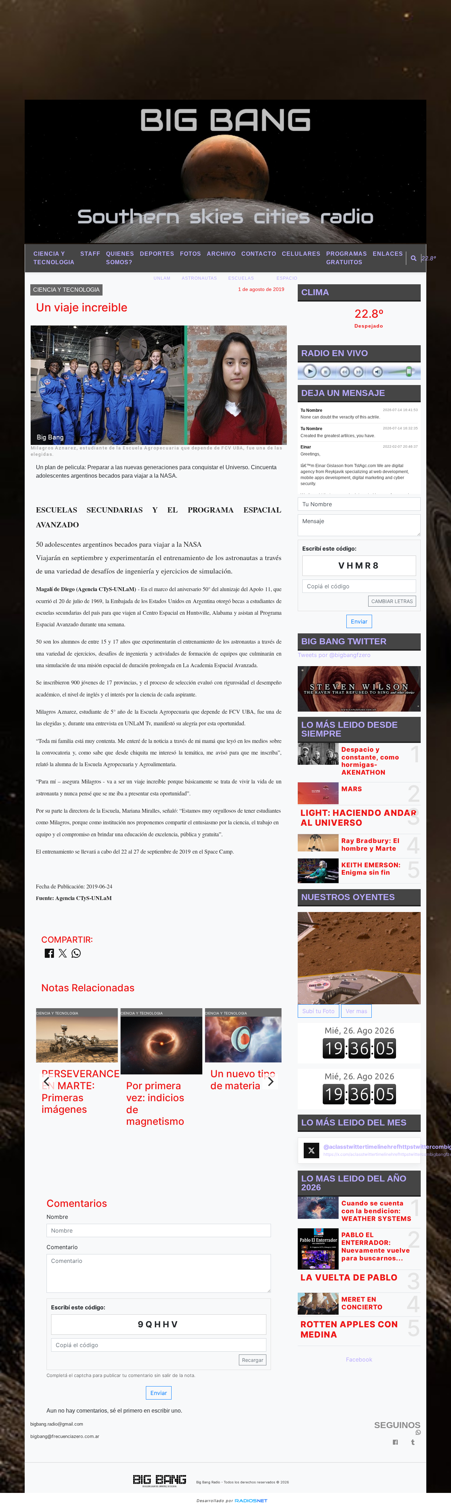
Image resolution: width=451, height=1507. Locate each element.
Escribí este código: (78, 1307)
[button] (413, 258)
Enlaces (388, 254)
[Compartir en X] (62, 955)
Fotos (190, 254)
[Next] (270, 1081)
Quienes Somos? (120, 258)
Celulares (301, 254)
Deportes (157, 254)
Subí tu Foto (318, 1011)
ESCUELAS (241, 278)
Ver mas (356, 1011)
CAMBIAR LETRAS (392, 601)
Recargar (252, 1360)
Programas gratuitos (346, 258)
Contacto (258, 254)
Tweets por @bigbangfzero (334, 654)
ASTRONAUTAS (199, 278)
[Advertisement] (211, 49)
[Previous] (47, 1081)
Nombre (57, 1216)
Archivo (221, 254)
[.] (359, 957)
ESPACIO (287, 278)
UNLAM (162, 278)
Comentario (62, 1247)
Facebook (359, 1359)
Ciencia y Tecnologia (54, 258)
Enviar (158, 1392)
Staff (90, 254)
